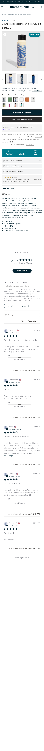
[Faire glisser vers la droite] (41, 79)
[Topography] (10, 99)
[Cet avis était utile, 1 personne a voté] (34, 464)
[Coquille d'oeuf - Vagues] (15, 99)
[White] (21, 99)
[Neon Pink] (10, 105)
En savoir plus (9, 456)
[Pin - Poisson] (4, 105)
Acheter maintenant (22, 120)
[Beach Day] (21, 105)
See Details (30, 145)
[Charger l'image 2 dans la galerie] (22, 79)
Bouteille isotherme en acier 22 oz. (19, 14)
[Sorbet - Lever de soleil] (15, 105)
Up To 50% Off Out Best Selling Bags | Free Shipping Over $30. (22, 1)
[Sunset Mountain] (27, 99)
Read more (38, 91)
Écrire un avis (22, 271)
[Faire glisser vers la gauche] (2, 79)
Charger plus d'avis (22, 558)
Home (4, 14)
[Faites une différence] (33, 99)
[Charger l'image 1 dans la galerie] (11, 79)
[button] (41, 7)
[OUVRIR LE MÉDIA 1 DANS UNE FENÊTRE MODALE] (22, 51)
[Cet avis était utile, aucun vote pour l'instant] (34, 370)
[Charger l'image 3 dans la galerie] (33, 79)
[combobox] (30, 321)
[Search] (33, 7)
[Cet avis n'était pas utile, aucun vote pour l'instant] (38, 370)
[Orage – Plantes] (4, 99)
